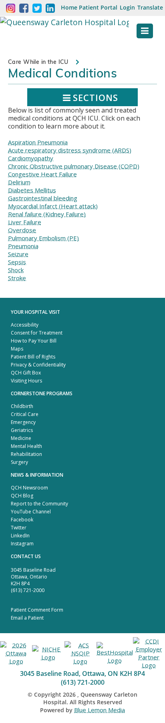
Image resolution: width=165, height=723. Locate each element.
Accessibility (24, 324)
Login (127, 7)
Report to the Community (39, 503)
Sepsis (17, 262)
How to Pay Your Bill (33, 340)
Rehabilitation (26, 454)
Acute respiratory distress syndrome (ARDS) (69, 150)
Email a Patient (27, 617)
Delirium (19, 182)
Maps (17, 348)
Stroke (17, 278)
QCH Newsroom (29, 487)
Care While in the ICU (38, 61)
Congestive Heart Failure (42, 174)
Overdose (22, 230)
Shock (16, 270)
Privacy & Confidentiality (38, 364)
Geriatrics (22, 430)
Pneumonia (23, 246)
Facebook (22, 519)
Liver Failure (24, 222)
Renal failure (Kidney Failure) (47, 214)
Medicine (21, 438)
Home (69, 7)
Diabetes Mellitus (32, 190)
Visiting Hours (26, 380)
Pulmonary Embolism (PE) (43, 238)
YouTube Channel (31, 511)
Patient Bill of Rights (33, 356)
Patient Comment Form (37, 609)
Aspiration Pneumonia (38, 142)
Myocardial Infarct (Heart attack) (53, 206)
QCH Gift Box (26, 372)
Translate (150, 7)
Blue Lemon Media (99, 710)
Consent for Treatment (36, 332)
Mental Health (26, 446)
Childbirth (22, 406)
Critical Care (24, 414)
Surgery (19, 462)
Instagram (22, 543)
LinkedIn (20, 535)
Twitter (18, 527)
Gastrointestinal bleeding (42, 198)
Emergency (23, 422)
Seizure (18, 254)
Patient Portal (98, 7)
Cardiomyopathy (30, 158)
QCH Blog (22, 495)
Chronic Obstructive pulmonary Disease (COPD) (73, 166)
